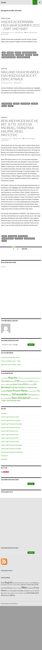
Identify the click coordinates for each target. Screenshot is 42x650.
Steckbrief (24, 397)
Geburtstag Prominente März (10, 441)
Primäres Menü (39, 2)
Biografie (12, 377)
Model (11, 106)
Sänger (32, 398)
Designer (10, 52)
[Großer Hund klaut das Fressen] (5, 328)
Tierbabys (20, 593)
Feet (37, 378)
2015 (4, 52)
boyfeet (21, 378)
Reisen (8, 590)
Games (35, 583)
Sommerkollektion (23, 57)
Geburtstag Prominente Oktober (11, 448)
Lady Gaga (30, 384)
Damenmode (16, 583)
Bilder (2, 583)
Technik (16, 593)
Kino (25, 384)
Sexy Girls (32, 590)
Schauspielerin (33, 395)
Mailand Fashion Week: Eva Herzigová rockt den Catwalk (20, 75)
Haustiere (10, 584)
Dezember (4, 413)
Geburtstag (9, 384)
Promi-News (20, 390)
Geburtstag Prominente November (11, 445)
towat (3, 2)
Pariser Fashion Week (9, 57)
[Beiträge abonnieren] (4, 561)
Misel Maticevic (29, 238)
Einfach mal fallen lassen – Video (11, 361)
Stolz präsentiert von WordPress (9, 603)
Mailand (34, 103)
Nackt (9, 390)
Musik (6, 588)
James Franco (17, 384)
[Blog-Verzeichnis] (5, 472)
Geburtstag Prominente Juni (9, 434)
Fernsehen (5, 381)
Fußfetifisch (25, 381)
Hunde (15, 584)
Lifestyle (4, 18)
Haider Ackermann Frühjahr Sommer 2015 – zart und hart (20, 25)
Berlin (4, 236)
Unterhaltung (11, 401)
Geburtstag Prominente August (11, 420)
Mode (36, 54)
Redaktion (20, 32)
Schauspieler (20, 394)
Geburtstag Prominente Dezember (11, 424)
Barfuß (2, 378)
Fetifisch (12, 381)
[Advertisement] (21, 293)
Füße (30, 381)
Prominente (30, 588)
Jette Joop (19, 238)
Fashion (18, 52)
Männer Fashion (17, 588)
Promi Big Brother (32, 391)
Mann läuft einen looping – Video (11, 364)
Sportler (6, 593)
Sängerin (36, 398)
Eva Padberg (12, 236)
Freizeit (30, 582)
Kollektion (19, 54)
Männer (31, 387)
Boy (18, 378)
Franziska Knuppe (8, 238)
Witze (12, 595)
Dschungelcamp (27, 378)
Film (17, 380)
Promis (10, 394)
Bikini (6, 378)
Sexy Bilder (20, 590)
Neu (9, 18)
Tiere (24, 593)
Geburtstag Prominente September (12, 452)
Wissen (7, 595)
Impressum (4, 455)
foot (21, 381)
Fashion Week (25, 103)
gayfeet (37, 381)
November (4, 459)
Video (18, 400)
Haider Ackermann (8, 54)
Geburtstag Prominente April (10, 417)
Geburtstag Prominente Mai (9, 438)
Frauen (26, 583)
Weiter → (25, 249)
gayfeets (3, 384)
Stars (14, 397)
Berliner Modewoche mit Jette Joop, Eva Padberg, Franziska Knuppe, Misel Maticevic (19, 128)
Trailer (3, 400)
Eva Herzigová (7, 103)
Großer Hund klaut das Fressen (10, 357)
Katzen (18, 584)
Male (12, 387)
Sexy (9, 398)
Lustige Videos (30, 584)
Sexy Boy (27, 590)
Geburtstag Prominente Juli (9, 431)
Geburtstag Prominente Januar (10, 427)
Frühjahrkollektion (29, 52)
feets (39, 378)
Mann (17, 388)
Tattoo (12, 593)
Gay (34, 381)
